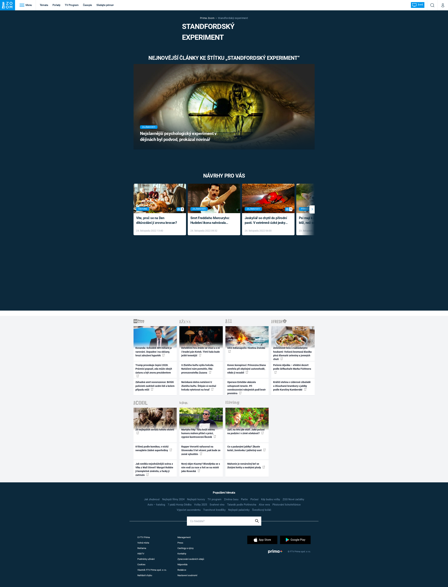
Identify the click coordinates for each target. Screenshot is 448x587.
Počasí (254, 499)
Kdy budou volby (270, 499)
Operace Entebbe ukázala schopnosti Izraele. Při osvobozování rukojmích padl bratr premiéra (246, 388)
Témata (44, 5)
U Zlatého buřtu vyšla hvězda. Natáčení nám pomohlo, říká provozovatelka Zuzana (197, 369)
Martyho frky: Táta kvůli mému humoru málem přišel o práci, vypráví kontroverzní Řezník (198, 433)
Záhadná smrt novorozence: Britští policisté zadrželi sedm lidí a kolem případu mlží (154, 386)
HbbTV (140, 553)
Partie (244, 499)
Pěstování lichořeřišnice (286, 504)
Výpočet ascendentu (189, 509)
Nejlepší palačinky (239, 509)
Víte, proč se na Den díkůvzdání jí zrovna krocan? (156, 220)
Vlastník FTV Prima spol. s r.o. (152, 570)
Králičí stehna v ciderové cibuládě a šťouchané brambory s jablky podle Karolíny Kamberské (292, 386)
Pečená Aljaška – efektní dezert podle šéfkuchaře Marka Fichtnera (292, 367)
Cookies (141, 564)
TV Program (71, 5)
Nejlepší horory (196, 499)
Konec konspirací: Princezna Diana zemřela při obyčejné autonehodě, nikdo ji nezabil (246, 369)
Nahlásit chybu (144, 575)
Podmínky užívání (146, 559)
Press (180, 542)
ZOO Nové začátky (293, 499)
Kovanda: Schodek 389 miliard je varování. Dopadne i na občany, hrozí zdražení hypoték (153, 352)
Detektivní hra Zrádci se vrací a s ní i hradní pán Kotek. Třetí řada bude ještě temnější (200, 352)
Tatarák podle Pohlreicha (241, 504)
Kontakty (181, 553)
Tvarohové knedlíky (214, 509)
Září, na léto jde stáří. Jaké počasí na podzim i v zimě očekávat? (246, 431)
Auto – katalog (156, 504)
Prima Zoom (207, 18)
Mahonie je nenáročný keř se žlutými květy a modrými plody (244, 465)
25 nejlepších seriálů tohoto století (154, 429)
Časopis (87, 5)
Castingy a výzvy (185, 548)
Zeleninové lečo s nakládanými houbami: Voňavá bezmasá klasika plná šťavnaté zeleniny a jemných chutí (292, 354)
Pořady (56, 5)
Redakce (181, 570)
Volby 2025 (200, 504)
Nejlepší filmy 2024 (173, 499)
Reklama (141, 548)
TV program (214, 499)
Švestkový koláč (261, 509)
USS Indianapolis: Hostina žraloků (246, 348)
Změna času (231, 499)
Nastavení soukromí (187, 575)
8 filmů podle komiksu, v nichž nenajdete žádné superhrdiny (152, 448)
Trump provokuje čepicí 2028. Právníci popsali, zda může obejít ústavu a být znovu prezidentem (153, 369)
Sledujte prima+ (105, 5)
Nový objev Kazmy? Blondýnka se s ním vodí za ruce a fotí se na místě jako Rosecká (200, 467)
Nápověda (182, 564)
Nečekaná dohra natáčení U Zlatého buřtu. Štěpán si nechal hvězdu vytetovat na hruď (198, 386)
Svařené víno (217, 504)
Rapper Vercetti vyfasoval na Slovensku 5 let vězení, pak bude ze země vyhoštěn (200, 450)
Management (184, 537)
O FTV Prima (143, 537)
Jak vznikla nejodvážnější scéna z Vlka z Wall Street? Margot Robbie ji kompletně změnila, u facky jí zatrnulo (154, 469)
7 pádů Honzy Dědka (179, 504)
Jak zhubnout (152, 499)
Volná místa (143, 542)
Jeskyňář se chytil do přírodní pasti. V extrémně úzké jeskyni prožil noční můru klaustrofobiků (266, 220)
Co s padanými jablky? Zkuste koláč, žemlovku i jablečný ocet (244, 448)
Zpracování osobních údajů (190, 559)
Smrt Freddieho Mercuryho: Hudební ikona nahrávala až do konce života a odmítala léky (211, 220)
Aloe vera (264, 504)
